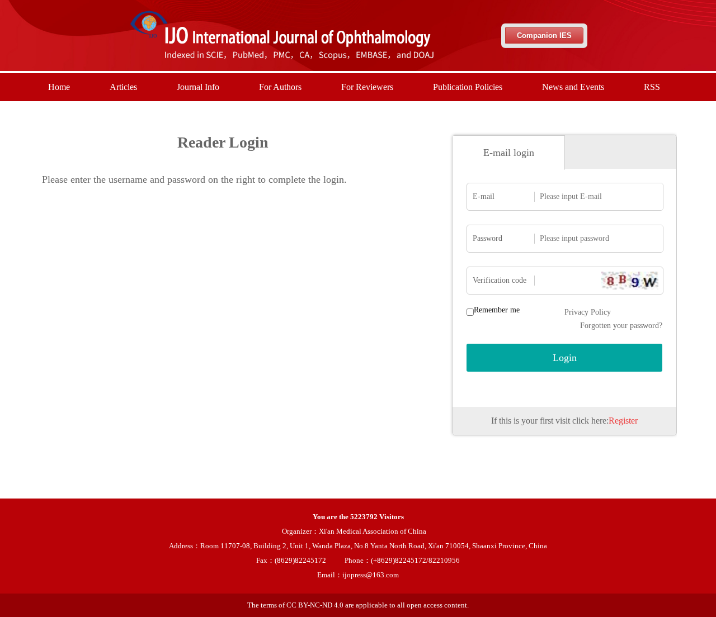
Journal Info (198, 87)
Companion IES (544, 35)
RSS (652, 87)
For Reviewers (367, 87)
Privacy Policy (587, 312)
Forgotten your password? (621, 325)
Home (59, 87)
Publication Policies (467, 87)
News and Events (573, 87)
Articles (123, 87)
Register (623, 420)
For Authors (280, 87)
